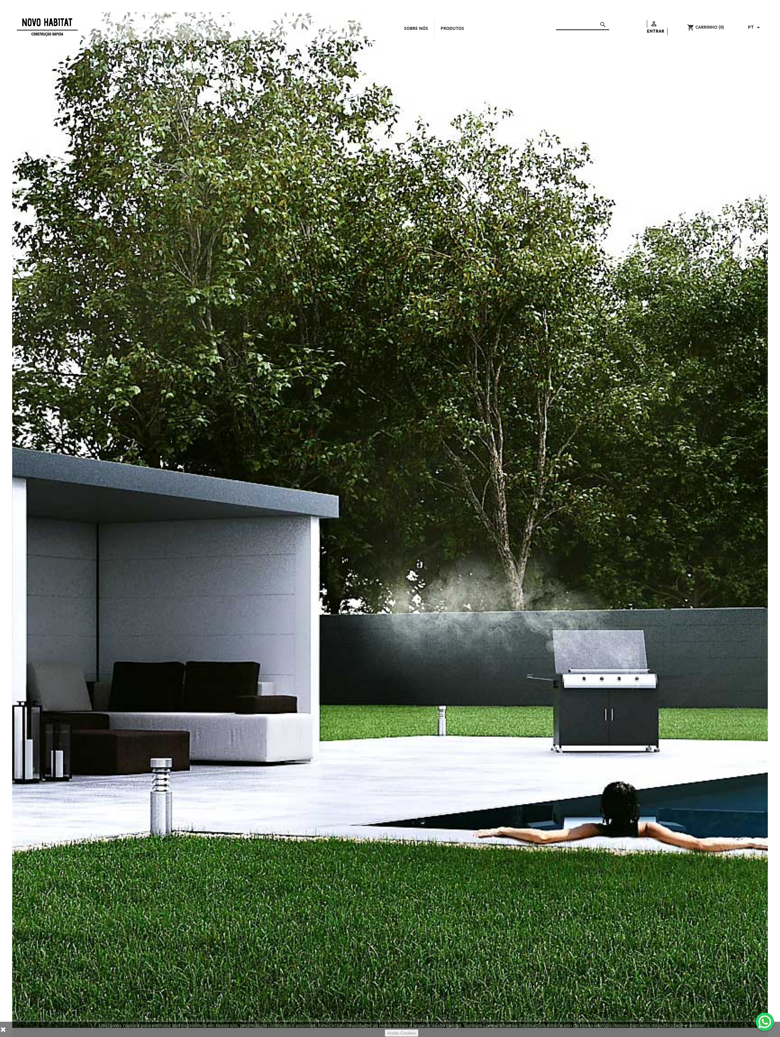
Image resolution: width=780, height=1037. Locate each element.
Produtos (452, 28)
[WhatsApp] (765, 1022)
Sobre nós (416, 28)
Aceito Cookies (401, 1033)
